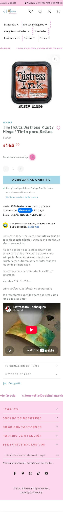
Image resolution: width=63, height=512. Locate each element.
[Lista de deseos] (31, 11)
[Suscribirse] (58, 455)
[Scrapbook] (18, 24)
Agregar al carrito (31, 179)
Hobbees (26, 488)
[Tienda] (49, 38)
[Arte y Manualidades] (28, 31)
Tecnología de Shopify (31, 492)
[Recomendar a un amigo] (32, 157)
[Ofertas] (34, 38)
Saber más (33, 226)
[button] (40, 11)
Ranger (7, 122)
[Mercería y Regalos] (46, 24)
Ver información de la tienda (22, 197)
